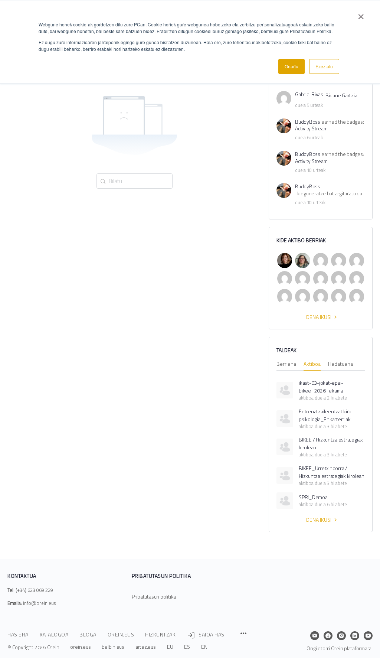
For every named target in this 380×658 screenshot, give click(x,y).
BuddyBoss (307, 122)
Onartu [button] (291, 66)
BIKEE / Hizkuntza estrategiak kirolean (331, 443)
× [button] (361, 14)
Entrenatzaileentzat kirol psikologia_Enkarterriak (326, 415)
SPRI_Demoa (313, 497)
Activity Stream (311, 128)
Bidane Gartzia (341, 95)
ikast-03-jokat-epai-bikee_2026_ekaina (321, 386)
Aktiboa (312, 364)
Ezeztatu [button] (324, 66)
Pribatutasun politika (154, 596)
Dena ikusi (318, 317)
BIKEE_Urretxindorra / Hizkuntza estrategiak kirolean (331, 472)
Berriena (286, 364)
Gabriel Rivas (309, 94)
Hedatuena (340, 364)
